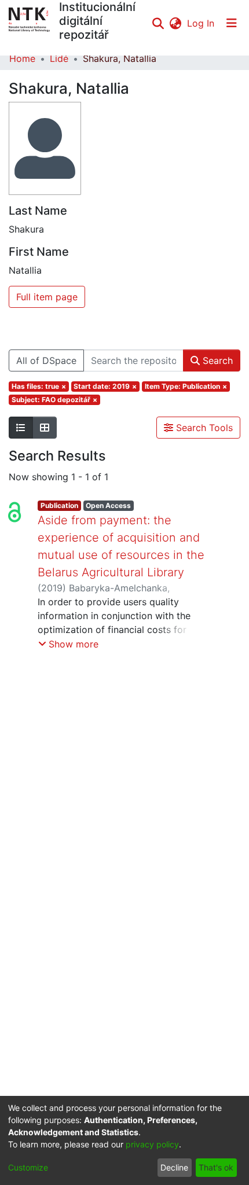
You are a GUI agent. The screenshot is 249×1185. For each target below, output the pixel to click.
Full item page (47, 297)
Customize (28, 1167)
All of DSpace (46, 360)
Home (22, 58)
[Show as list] (21, 428)
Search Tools (203, 427)
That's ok (216, 1167)
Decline (174, 1167)
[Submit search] (158, 23)
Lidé (59, 58)
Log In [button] (201, 23)
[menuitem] (175, 23)
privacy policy (152, 1144)
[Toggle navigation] (231, 23)
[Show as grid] (44, 428)
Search (216, 360)
